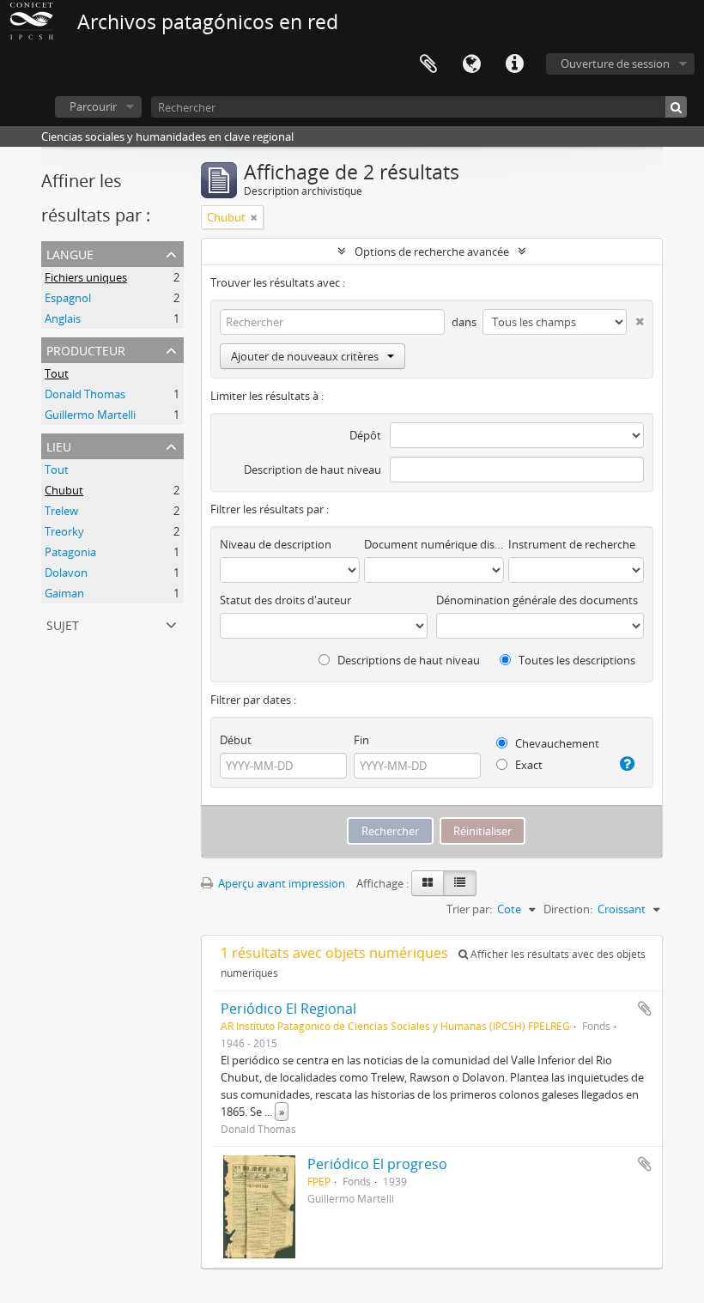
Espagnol (68, 298)
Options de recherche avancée (432, 251)
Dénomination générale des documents (537, 600)
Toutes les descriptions (575, 660)
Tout (57, 373)
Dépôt (365, 435)
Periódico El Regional (288, 1008)
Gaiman (64, 593)
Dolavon (66, 572)
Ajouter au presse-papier (644, 1008)
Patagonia (70, 552)
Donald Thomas (85, 394)
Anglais (63, 318)
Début (236, 740)
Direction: (567, 909)
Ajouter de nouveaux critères (305, 356)
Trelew (61, 510)
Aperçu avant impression (280, 883)
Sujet (62, 623)
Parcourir (93, 106)
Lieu (58, 445)
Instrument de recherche (571, 544)
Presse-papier (428, 64)
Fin (361, 740)
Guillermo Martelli (90, 414)
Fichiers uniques (86, 277)
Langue (471, 64)
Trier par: (469, 909)
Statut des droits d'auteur (285, 600)
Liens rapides (514, 64)
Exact (528, 765)
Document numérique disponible (434, 544)
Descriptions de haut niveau (407, 660)
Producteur (85, 349)
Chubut (64, 490)
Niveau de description (275, 544)
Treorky (64, 531)
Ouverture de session (615, 63)
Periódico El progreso (377, 1164)
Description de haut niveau (312, 469)
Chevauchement (556, 743)
